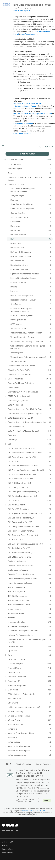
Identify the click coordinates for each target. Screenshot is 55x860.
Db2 (30, 801)
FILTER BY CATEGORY (15, 160)
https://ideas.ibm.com (28, 34)
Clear (49, 160)
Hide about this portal (21, 11)
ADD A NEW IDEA (28, 154)
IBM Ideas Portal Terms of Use (33, 811)
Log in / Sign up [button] (45, 146)
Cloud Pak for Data (27, 800)
